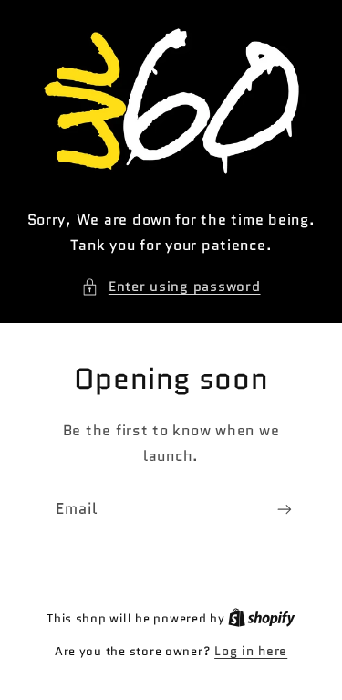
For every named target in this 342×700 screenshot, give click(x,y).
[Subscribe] (285, 508)
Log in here (250, 651)
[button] (170, 286)
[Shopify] (261, 618)
